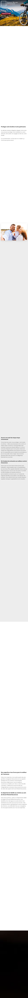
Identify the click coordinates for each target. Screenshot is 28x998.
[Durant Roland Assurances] (9, 3)
